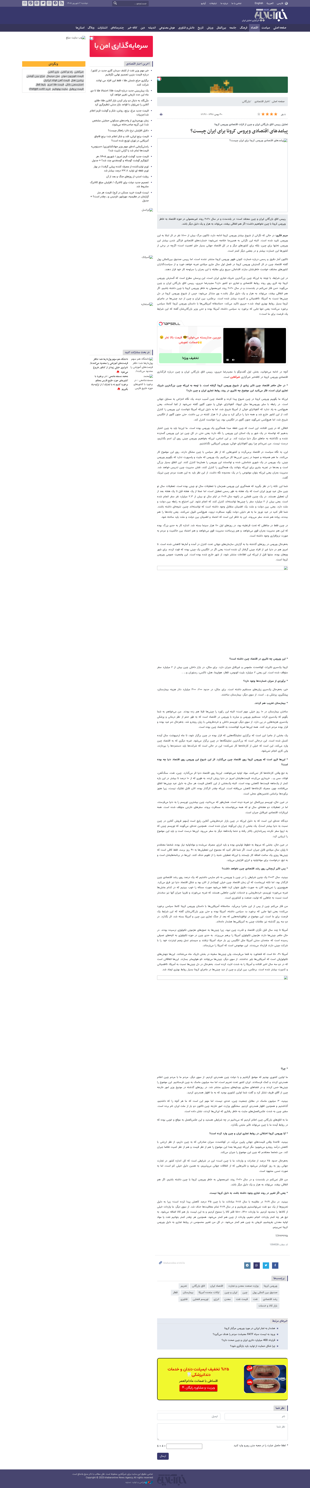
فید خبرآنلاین (61, 3)
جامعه (232, 27)
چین (245, 1292)
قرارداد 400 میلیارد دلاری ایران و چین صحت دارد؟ (248, 1340)
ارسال (163, 1456)
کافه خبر (132, 27)
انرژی (216, 1299)
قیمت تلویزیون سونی (72, 76)
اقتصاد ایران (216, 1286)
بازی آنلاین (53, 72)
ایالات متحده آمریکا (209, 1292)
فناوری (184, 1299)
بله (30, 3)
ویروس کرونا (270, 1286)
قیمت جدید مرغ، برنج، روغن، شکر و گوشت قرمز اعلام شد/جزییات (119, 113)
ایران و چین (231, 1292)
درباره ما (224, 3)
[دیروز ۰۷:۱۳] (141, 382)
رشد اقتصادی (270, 1299)
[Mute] (233, 359)
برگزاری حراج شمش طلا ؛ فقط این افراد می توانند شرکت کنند (122, 83)
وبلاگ (91, 27)
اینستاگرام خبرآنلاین (49, 3)
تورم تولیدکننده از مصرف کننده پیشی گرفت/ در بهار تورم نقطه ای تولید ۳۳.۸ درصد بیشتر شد (121, 169)
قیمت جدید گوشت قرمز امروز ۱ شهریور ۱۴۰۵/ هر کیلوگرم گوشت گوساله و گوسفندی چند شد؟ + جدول (120, 158)
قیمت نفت (242, 1299)
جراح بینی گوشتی (35, 76)
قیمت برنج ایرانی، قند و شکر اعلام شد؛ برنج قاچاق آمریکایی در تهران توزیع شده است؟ (121, 138)
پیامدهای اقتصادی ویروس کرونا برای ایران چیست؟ (239, 131)
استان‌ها (80, 27)
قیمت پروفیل (76, 89)
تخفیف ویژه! (190, 358)
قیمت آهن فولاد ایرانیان (56, 81)
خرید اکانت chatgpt (40, 89)
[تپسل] (159, 79)
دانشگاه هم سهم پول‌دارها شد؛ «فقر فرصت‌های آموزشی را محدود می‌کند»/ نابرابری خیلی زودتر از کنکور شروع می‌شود (109, 365)
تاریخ (201, 27)
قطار (175, 1292)
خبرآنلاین (264, 15)
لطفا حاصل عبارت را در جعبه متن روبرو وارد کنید (261, 1446)
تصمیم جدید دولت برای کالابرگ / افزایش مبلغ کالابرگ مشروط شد (119, 184)
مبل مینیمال (53, 76)
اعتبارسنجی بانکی (74, 85)
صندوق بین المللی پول (265, 1292)
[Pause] (227, 359)
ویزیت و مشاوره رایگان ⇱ (198, 1387)
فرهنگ (243, 27)
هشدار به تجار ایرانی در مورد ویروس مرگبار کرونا (249, 1328)
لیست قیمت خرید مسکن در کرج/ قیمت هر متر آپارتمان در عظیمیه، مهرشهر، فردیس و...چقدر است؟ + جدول (119, 197)
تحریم (184, 1286)
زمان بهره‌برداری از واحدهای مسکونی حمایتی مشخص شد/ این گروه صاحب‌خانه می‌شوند (120, 123)
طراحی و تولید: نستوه (135, 1482)
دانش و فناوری (186, 27)
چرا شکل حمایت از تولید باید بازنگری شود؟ (252, 1346)
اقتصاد (254, 27)
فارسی (280, 3)
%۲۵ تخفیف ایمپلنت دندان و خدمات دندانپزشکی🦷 (198, 1372)
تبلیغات (213, 3)
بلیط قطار (41, 85)
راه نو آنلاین (66, 72)
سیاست (265, 27)
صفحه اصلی (279, 27)
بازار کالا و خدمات (268, 1306)
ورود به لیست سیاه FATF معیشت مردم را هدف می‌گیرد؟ (244, 1334)
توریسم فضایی (200, 1299)
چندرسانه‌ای (117, 27)
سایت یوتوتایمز (60, 89)
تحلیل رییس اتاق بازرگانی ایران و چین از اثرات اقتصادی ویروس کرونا (251, 124)
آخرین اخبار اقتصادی (138, 63)
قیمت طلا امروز (55, 85)
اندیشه (152, 27)
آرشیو (203, 3)
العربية (270, 3)
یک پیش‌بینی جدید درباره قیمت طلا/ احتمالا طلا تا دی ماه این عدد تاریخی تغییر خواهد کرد (119, 93)
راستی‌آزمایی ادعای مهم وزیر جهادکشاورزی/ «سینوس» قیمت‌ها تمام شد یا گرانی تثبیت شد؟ (120, 149)
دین (143, 27)
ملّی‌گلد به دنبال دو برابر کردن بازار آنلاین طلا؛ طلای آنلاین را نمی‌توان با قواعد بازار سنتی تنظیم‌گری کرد (121, 103)
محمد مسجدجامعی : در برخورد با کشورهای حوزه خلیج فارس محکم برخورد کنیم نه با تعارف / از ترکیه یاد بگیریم (109, 382)
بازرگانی (246, 101)
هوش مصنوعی (167, 27)
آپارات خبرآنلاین (36, 3)
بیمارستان (188, 1292)
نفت (255, 1299)
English (259, 3)
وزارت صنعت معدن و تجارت (243, 1286)
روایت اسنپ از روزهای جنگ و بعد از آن (127, 177)
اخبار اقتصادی (262, 101)
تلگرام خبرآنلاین (55, 3)
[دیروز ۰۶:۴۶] (141, 365)
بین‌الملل (221, 27)
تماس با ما (236, 3)
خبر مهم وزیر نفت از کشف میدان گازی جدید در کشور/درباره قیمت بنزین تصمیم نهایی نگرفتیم (120, 73)
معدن (227, 1299)
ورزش (210, 27)
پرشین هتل (77, 81)
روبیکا (24, 3)
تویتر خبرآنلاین (43, 3)
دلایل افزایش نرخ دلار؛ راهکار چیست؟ (128, 131)
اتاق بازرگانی (198, 1286)
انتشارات (102, 27)
